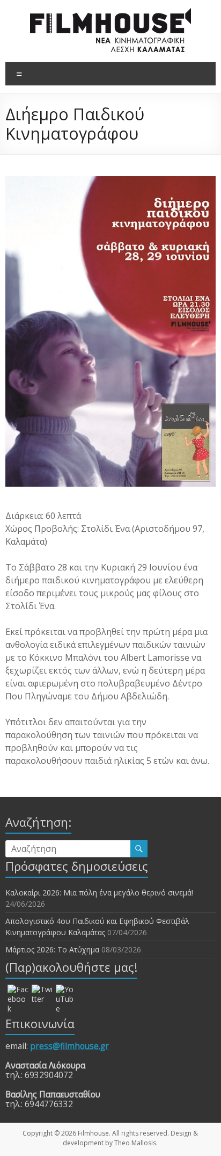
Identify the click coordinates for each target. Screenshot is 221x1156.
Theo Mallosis (135, 1142)
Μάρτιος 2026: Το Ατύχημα (52, 949)
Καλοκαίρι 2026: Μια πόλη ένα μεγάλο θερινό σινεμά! (99, 892)
